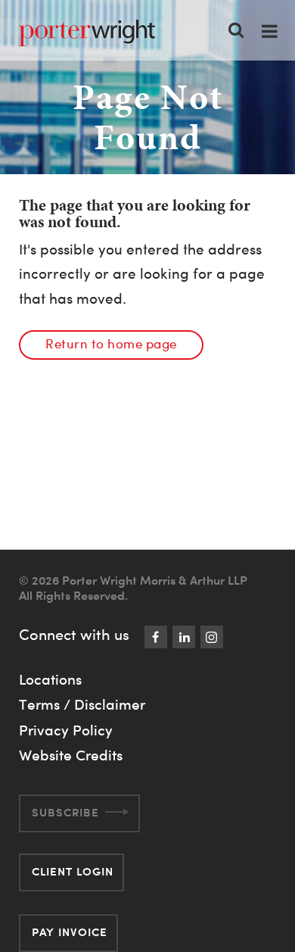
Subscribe (65, 812)
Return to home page (111, 343)
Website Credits (71, 755)
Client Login (72, 871)
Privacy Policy (66, 730)
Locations (50, 679)
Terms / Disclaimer (82, 704)
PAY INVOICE (69, 932)
